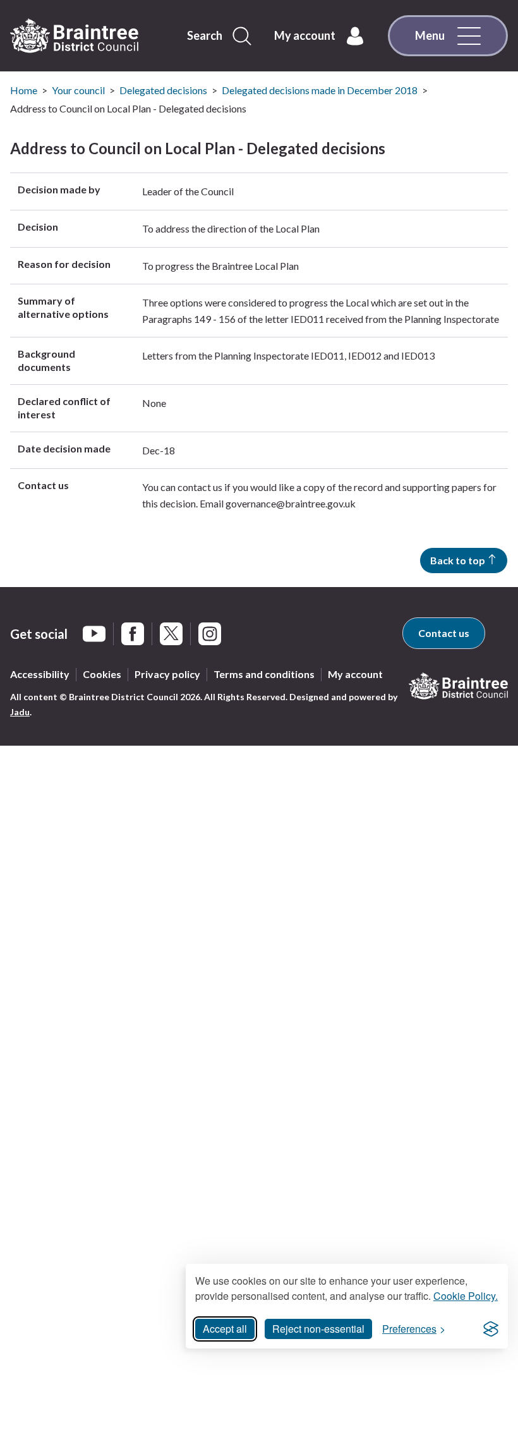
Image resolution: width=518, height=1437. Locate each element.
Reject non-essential (318, 1328)
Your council (78, 90)
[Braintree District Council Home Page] (74, 36)
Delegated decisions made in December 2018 (320, 90)
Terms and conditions (264, 674)
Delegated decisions (163, 90)
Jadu (20, 711)
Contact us (443, 633)
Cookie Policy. (465, 1295)
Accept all (225, 1328)
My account (355, 674)
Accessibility (39, 674)
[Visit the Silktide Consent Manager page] (490, 1329)
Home (23, 90)
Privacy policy (167, 674)
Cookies (102, 674)
